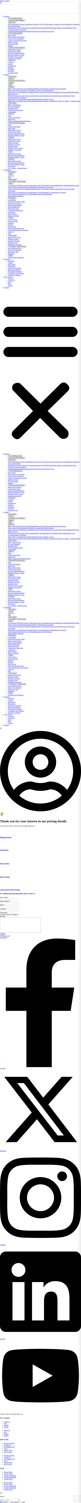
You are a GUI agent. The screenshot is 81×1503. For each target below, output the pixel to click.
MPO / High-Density (14, 89)
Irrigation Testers (38, 96)
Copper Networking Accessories (18, 230)
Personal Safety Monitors (16, 196)
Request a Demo (9, 1443)
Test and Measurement (15, 18)
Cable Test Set (12, 189)
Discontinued (14, 1502)
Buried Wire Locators (14, 28)
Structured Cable (40, 194)
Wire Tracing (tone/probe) (54, 189)
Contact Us (11, 280)
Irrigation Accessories (19, 97)
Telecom (11, 78)
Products (6, 16)
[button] (40, 371)
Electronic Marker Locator (58, 28)
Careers (10, 286)
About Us (11, 279)
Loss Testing (12, 185)
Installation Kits (38, 89)
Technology (7, 170)
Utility (10, 85)
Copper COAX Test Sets (40, 24)
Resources (7, 259)
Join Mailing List (9, 1447)
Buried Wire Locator (37, 92)
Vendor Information (10, 1477)
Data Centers (12, 76)
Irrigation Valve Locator (15, 57)
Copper (11, 174)
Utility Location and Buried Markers (42, 90)
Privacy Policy (8, 1474)
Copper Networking (17, 90)
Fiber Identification (66, 185)
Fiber (9, 90)
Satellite (17, 26)
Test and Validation (27, 89)
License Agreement (10, 1475)
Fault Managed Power (15, 194)
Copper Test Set (22, 189)
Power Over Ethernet (28, 194)
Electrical (11, 87)
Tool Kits (41, 31)
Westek (6, 1427)
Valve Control (12, 179)
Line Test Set (42, 189)
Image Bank (12, 264)
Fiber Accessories (47, 187)
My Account (8, 1452)
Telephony (48, 194)
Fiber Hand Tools (13, 209)
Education (11, 261)
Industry (6, 74)
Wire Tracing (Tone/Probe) (24, 24)
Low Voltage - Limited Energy (70, 101)
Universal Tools (49, 31)
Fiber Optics (12, 172)
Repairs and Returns (14, 270)
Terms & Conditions (14, 275)
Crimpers (11, 31)
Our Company (8, 277)
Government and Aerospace (17, 80)
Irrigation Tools (60, 96)
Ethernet (35, 189)
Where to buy (8, 1450)
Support (6, 287)
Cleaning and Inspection (50, 89)
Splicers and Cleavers (39, 185)
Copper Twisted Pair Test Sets (57, 24)
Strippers (29, 31)
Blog (9, 284)
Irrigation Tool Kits (50, 96)
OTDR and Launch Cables (24, 185)
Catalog (10, 263)
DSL (9, 177)
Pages (23, 1502)
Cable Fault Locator (27, 28)
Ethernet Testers (72, 24)
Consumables (62, 89)
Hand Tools (12, 22)
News (10, 282)
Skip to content (4, 1)
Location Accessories (19, 29)
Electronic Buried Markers (42, 28)
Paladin (6, 1425)
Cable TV (11, 176)
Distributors (11, 266)
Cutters (16, 31)
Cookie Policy (8, 1479)
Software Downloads (14, 268)
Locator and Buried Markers (16, 20)
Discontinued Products (15, 271)
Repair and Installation (53, 185)
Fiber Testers (12, 24)
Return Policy (8, 1472)
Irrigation (11, 83)
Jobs (5, 1423)
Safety (10, 183)
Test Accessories (13, 44)
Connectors (30, 187)
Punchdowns (22, 31)
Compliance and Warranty (16, 273)
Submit (3, 934)
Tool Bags (35, 31)
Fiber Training (38, 187)
